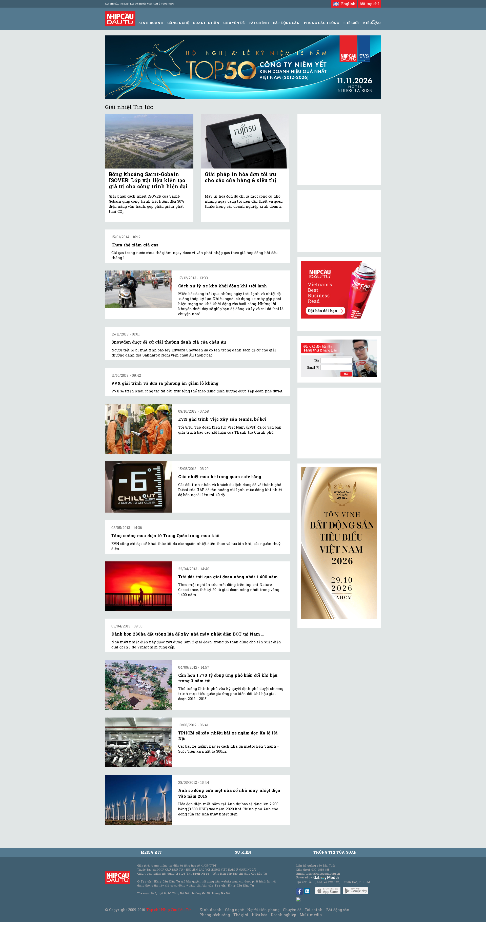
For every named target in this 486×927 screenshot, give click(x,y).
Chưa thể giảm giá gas (134, 244)
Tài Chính (259, 22)
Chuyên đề (234, 22)
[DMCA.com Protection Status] (298, 899)
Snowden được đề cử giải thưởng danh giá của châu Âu (168, 342)
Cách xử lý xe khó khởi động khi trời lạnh (222, 285)
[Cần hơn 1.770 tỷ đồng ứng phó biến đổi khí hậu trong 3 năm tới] (138, 685)
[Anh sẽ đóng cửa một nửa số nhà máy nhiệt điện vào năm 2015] (138, 800)
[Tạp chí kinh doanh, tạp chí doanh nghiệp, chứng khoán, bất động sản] (120, 18)
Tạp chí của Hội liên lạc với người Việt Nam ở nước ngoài (139, 4)
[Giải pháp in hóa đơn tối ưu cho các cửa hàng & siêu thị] (245, 141)
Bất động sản (286, 22)
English (347, 3)
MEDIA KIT (151, 852)
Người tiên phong (263, 909)
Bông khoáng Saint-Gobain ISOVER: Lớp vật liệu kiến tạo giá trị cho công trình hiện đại (148, 180)
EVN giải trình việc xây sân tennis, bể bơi (222, 419)
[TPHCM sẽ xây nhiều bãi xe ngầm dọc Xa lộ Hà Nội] (138, 743)
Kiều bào (259, 914)
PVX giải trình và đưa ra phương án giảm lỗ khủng (164, 383)
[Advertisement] (339, 423)
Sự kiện (243, 852)
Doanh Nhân (206, 22)
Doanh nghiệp (283, 914)
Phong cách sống (214, 914)
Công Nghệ (178, 22)
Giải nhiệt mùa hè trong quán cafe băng (219, 476)
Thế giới (351, 22)
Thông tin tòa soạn (335, 852)
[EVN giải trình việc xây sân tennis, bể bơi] (138, 429)
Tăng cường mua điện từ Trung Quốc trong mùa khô (165, 535)
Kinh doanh (210, 909)
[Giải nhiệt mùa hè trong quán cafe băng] (138, 487)
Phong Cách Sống (321, 22)
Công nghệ (234, 909)
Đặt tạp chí (369, 3)
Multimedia (311, 914)
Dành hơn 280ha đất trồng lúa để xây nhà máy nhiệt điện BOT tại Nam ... (187, 634)
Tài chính (313, 909)
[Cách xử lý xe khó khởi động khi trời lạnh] (138, 289)
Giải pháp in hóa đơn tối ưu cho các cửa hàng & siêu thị (240, 177)
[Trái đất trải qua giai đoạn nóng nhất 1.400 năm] (138, 586)
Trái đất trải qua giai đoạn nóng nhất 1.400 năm (228, 576)
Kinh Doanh (151, 22)
